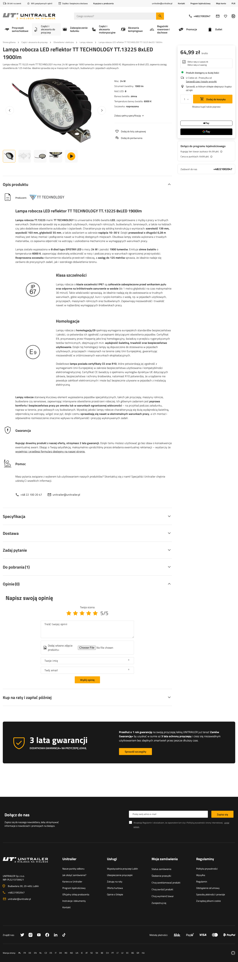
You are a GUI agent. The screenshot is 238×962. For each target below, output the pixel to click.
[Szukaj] (160, 16)
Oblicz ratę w (197, 61)
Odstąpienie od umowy (208, 888)
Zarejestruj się (159, 903)
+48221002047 (202, 16)
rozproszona (132, 106)
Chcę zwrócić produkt (162, 889)
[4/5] (88, 613)
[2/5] (75, 613)
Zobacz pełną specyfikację (127, 115)
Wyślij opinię (87, 680)
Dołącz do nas (17, 815)
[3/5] (82, 613)
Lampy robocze (86, 42)
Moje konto (221, 3)
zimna (134, 96)
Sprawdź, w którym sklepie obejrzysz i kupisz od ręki (209, 88)
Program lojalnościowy (200, 3)
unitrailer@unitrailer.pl (66, 494)
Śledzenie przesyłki (161, 876)
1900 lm (139, 86)
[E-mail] (218, 16)
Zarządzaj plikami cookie (208, 901)
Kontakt (181, 3)
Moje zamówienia (165, 859)
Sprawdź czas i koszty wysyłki (201, 81)
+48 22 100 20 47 (31, 494)
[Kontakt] (30, 864)
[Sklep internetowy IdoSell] (233, 953)
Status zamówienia (161, 869)
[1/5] (68, 613)
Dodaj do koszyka (216, 99)
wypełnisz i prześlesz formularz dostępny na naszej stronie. (50, 451)
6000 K (147, 101)
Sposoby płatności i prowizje (210, 894)
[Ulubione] (225, 16)
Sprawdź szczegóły (135, 752)
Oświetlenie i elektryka (63, 42)
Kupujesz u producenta (103, 3)
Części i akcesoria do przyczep (34, 42)
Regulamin (201, 881)
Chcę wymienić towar (163, 896)
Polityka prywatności (207, 868)
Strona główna (9, 42)
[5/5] (95, 613)
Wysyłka (200, 875)
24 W (123, 81)
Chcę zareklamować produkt (166, 882)
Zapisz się (222, 814)
